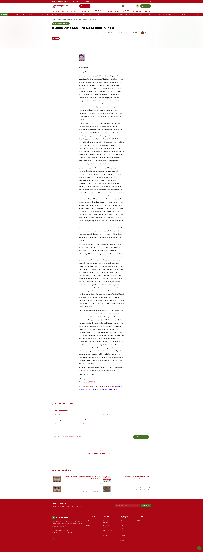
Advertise (139, 523)
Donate (139, 520)
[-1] (71, 420)
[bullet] (79, 420)
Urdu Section (106, 525)
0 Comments (100, 33)
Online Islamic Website (110, 386)
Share (57, 38)
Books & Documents (109, 533)
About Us (88, 523)
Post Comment (142, 437)
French (122, 540)
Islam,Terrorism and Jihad (65, 19)
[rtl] (67, 420)
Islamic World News (108, 530)
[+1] (73, 420)
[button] (64, 420)
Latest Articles (107, 520)
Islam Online (98, 386)
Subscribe (146, 505)
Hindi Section (107, 528)
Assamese (123, 533)
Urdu (121, 520)
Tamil (121, 530)
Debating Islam (107, 535)
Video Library (106, 523)
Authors (88, 525)
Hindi (121, 523)
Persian (122, 538)
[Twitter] (57, 538)
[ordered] (76, 420)
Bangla (122, 528)
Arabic (121, 525)
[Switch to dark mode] (137, 6)
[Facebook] (53, 538)
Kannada (122, 535)
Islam (91, 386)
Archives (88, 528)
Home (54, 19)
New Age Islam (84, 386)
